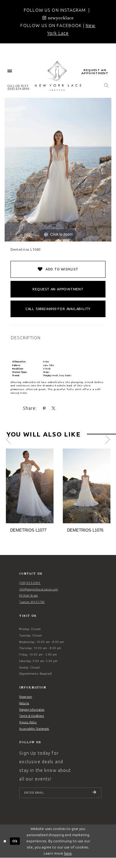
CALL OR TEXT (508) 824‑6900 (18, 87)
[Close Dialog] (5, 841)
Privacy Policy (28, 722)
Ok (15, 841)
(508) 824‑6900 (30, 583)
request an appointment (95, 71)
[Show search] (106, 85)
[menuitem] (10, 71)
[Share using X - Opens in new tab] (53, 408)
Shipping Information (32, 709)
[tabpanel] (29, 493)
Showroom (25, 696)
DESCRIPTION (26, 337)
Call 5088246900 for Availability (58, 309)
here (68, 853)
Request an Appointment (57, 289)
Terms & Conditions (31, 715)
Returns (24, 703)
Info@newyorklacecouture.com (38, 589)
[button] (10, 71)
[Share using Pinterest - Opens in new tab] (44, 408)
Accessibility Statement (34, 728)
